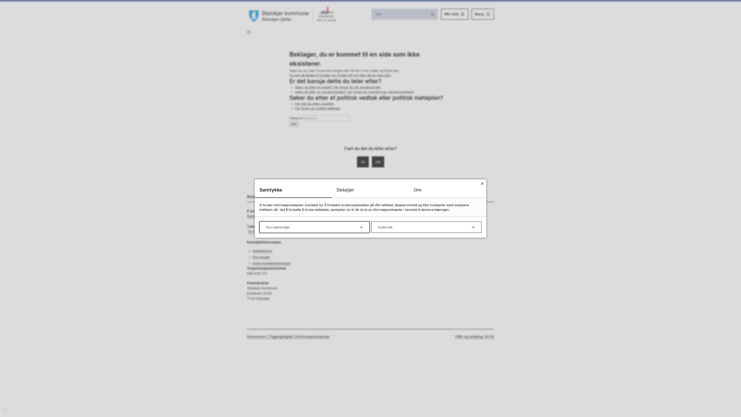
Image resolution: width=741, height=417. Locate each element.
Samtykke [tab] (270, 190)
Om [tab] (418, 190)
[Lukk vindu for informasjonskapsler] (482, 183)
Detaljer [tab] (345, 190)
